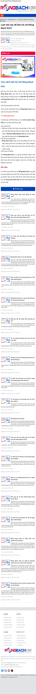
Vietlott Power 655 (21, 638)
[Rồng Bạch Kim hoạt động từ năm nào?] (5, 196)
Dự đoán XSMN (7, 645)
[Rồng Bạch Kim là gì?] (5, 421)
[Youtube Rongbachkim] (8, 672)
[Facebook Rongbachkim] (2, 672)
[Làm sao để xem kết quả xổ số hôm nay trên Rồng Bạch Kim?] (5, 439)
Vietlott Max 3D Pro (21, 642)
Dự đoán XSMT (20, 627)
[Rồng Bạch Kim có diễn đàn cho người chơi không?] (5, 541)
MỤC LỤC (6, 53)
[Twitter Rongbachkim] (5, 672)
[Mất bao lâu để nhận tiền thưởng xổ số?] (5, 321)
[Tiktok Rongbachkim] (12, 672)
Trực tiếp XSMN (7, 635)
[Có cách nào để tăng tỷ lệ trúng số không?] (5, 238)
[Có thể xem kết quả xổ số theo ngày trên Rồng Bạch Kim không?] (5, 380)
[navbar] (2, 15)
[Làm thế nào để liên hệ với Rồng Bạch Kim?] (5, 40)
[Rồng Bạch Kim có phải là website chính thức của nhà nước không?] (5, 563)
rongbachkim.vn (4, 677)
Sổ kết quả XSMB (8, 624)
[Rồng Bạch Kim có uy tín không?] (5, 259)
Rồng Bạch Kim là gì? (17, 418)
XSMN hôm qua (7, 638)
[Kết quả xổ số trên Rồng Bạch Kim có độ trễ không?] (5, 360)
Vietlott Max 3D (20, 640)
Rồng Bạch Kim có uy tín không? (21, 257)
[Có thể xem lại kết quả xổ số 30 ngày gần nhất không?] (5, 520)
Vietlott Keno (20, 645)
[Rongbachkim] (18, 8)
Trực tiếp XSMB (7, 617)
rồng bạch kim (9, 675)
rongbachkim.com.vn (12, 662)
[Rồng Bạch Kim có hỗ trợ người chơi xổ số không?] (5, 585)
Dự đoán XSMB (7, 627)
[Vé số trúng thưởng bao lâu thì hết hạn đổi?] (5, 340)
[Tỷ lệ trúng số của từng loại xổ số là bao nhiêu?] (5, 401)
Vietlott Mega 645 (21, 635)
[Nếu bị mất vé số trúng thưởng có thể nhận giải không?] (5, 279)
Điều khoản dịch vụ (18, 666)
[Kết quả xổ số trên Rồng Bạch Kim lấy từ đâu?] (5, 499)
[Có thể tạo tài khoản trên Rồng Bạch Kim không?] (5, 459)
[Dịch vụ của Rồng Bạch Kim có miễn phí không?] (5, 480)
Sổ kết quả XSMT (21, 624)
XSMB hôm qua (7, 620)
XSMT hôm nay (20, 622)
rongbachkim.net (32, 675)
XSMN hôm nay (7, 640)
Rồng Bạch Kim (9, 116)
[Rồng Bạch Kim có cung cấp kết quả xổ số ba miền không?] (5, 300)
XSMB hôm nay (7, 622)
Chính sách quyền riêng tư (7, 666)
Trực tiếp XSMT (20, 617)
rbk (4, 675)
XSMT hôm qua (20, 620)
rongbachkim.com (23, 675)
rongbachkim (16, 675)
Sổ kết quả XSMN (8, 642)
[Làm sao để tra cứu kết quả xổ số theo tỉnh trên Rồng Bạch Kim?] (5, 217)
